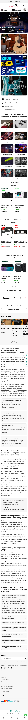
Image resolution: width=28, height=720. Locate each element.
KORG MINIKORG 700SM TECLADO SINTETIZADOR (20, 242)
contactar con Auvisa (8, 502)
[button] (23, 5)
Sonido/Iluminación (7, 166)
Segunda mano (7, 178)
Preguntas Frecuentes (6, 688)
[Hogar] (3, 718)
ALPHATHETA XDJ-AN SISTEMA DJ (6, 206)
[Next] (15, 215)
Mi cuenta (3, 677)
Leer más (3, 332)
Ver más (14, 341)
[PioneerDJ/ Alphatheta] (13, 10)
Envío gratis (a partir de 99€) (11, 102)
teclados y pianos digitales (10, 386)
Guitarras (7, 129)
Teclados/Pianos (7, 142)
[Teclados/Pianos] (7, 136)
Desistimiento (6, 691)
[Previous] (12, 215)
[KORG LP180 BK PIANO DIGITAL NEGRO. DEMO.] (7, 231)
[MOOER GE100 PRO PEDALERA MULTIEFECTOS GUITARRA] (21, 194)
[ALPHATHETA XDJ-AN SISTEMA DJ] (7, 194)
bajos (2, 386)
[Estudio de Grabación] (7, 148)
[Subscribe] (25, 658)
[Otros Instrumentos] (21, 161)
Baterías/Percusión (20, 142)
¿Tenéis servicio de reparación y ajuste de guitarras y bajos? (12, 635)
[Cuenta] (24, 718)
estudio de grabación (18, 388)
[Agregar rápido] (11, 200)
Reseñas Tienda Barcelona (14, 305)
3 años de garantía (9, 106)
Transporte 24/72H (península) (11, 99)
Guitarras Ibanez (6, 9)
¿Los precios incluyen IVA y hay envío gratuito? (11, 647)
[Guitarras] (7, 124)
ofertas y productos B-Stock (16, 393)
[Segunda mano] (7, 173)
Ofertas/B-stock (20, 178)
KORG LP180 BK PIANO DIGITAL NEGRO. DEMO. (6, 242)
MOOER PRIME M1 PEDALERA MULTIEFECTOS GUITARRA (5, 277)
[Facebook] (1, 668)
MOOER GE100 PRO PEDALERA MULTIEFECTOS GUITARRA (19, 206)
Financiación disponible (10, 109)
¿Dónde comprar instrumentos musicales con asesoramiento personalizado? (13, 596)
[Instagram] (5, 668)
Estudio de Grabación (7, 154)
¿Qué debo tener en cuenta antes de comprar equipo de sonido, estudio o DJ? (13, 641)
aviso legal (13, 661)
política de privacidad (20, 661)
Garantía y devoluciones (7, 686)
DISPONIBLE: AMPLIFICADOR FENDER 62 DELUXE (6, 328)
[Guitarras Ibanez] (2, 10)
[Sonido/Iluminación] (7, 161)
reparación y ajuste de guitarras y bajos (16, 395)
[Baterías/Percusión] (21, 136)
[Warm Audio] (24, 9)
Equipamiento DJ (21, 154)
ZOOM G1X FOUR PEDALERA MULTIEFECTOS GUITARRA (18, 277)
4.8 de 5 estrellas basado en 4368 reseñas (14, 713)
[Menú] (2, 5)
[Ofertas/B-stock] (21, 173)
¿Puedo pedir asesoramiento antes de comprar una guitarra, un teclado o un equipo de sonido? (14, 629)
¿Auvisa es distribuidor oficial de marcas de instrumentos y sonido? (13, 617)
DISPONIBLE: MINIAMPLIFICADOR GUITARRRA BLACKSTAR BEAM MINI (17, 330)
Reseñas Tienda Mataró (14, 309)
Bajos (21, 129)
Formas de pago (5, 679)
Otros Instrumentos (20, 166)
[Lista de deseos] (17, 718)
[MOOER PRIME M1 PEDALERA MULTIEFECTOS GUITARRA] (7, 267)
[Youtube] (8, 668)
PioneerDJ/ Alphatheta (18, 9)
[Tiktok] (11, 668)
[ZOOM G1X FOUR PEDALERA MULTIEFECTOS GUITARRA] (20, 267)
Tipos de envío (4, 681)
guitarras (21, 384)
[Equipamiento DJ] (21, 148)
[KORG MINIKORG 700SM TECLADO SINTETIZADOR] (20, 231)
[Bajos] (21, 124)
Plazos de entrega (5, 684)
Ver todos (13, 185)
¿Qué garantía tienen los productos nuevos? (13, 622)
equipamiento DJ (5, 390)
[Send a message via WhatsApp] (25, 715)
